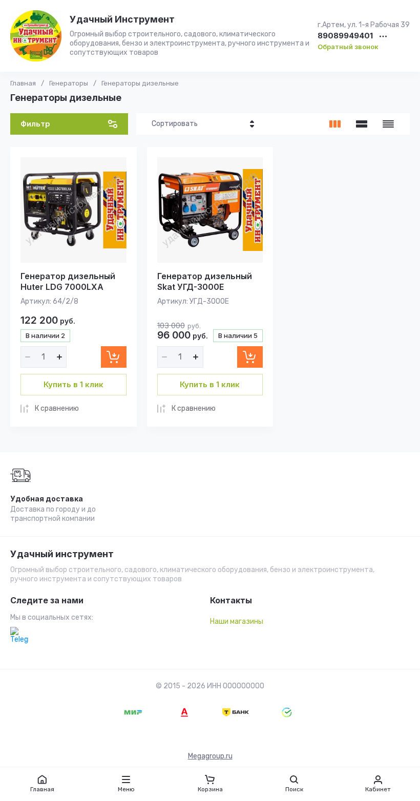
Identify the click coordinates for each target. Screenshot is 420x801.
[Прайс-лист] (388, 124)
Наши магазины (236, 621)
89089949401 (345, 36)
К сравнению (57, 408)
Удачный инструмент (62, 554)
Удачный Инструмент (122, 19)
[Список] (361, 124)
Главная (23, 83)
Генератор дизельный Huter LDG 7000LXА (67, 281)
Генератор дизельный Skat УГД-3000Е (204, 281)
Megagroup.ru (210, 756)
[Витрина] (335, 124)
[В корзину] (114, 357)
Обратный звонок (348, 46)
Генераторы (68, 83)
